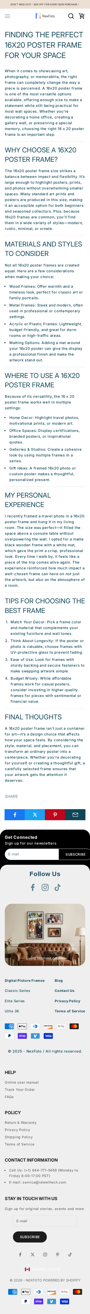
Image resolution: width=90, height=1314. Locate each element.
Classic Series (17, 991)
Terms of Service (70, 1011)
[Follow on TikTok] (57, 887)
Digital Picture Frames (25, 980)
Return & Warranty (21, 1122)
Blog (59, 980)
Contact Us (65, 991)
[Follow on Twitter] (32, 1254)
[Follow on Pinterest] (57, 1254)
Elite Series (15, 1001)
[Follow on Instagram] (45, 887)
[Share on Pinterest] (55, 814)
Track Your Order (20, 1089)
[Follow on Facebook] (32, 887)
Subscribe (30, 1237)
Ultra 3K (12, 1011)
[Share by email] (75, 814)
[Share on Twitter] (35, 814)
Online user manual (22, 1082)
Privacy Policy (67, 1001)
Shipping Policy (19, 1137)
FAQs (9, 1097)
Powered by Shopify (62, 1280)
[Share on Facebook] (15, 814)
